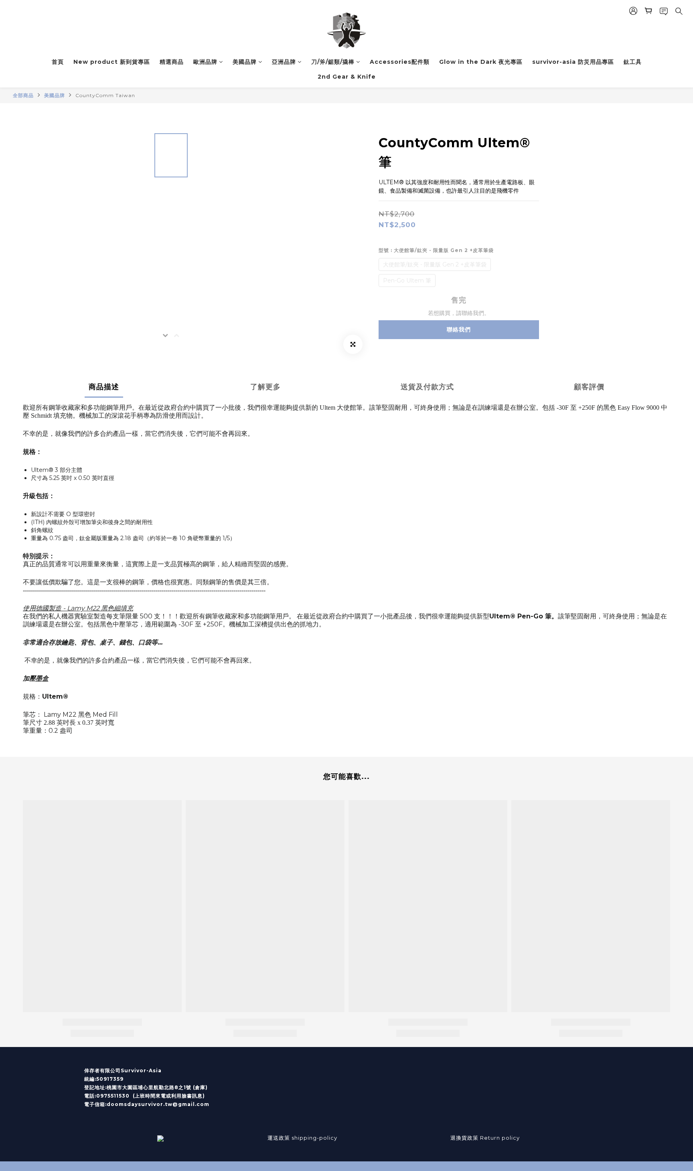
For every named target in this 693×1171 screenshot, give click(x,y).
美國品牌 (245, 61)
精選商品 (172, 61)
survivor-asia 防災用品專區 (573, 61)
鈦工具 (633, 61)
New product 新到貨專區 (111, 61)
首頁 (58, 61)
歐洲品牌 (205, 61)
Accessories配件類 (400, 61)
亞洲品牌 (284, 61)
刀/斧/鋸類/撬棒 (333, 61)
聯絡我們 (459, 329)
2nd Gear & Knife (347, 76)
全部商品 (23, 95)
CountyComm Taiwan (105, 95)
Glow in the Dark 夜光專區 (481, 61)
